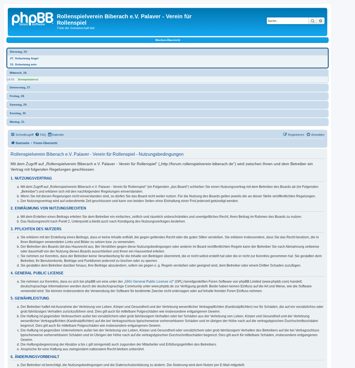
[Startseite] (33, 18)
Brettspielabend (28, 79)
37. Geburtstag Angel (24, 58)
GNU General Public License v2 (149, 281)
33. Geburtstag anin (23, 64)
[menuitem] (40, 134)
